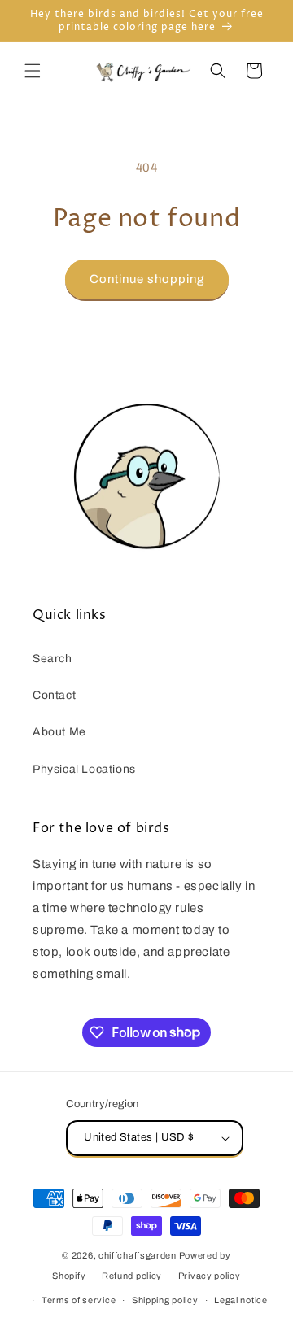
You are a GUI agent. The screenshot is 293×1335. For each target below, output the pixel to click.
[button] (32, 71)
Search (52, 658)
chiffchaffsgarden (137, 1255)
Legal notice (240, 1300)
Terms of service (79, 1300)
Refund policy (132, 1275)
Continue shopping (147, 279)
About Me (59, 732)
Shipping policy (165, 1300)
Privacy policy (209, 1275)
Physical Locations (84, 769)
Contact (54, 695)
